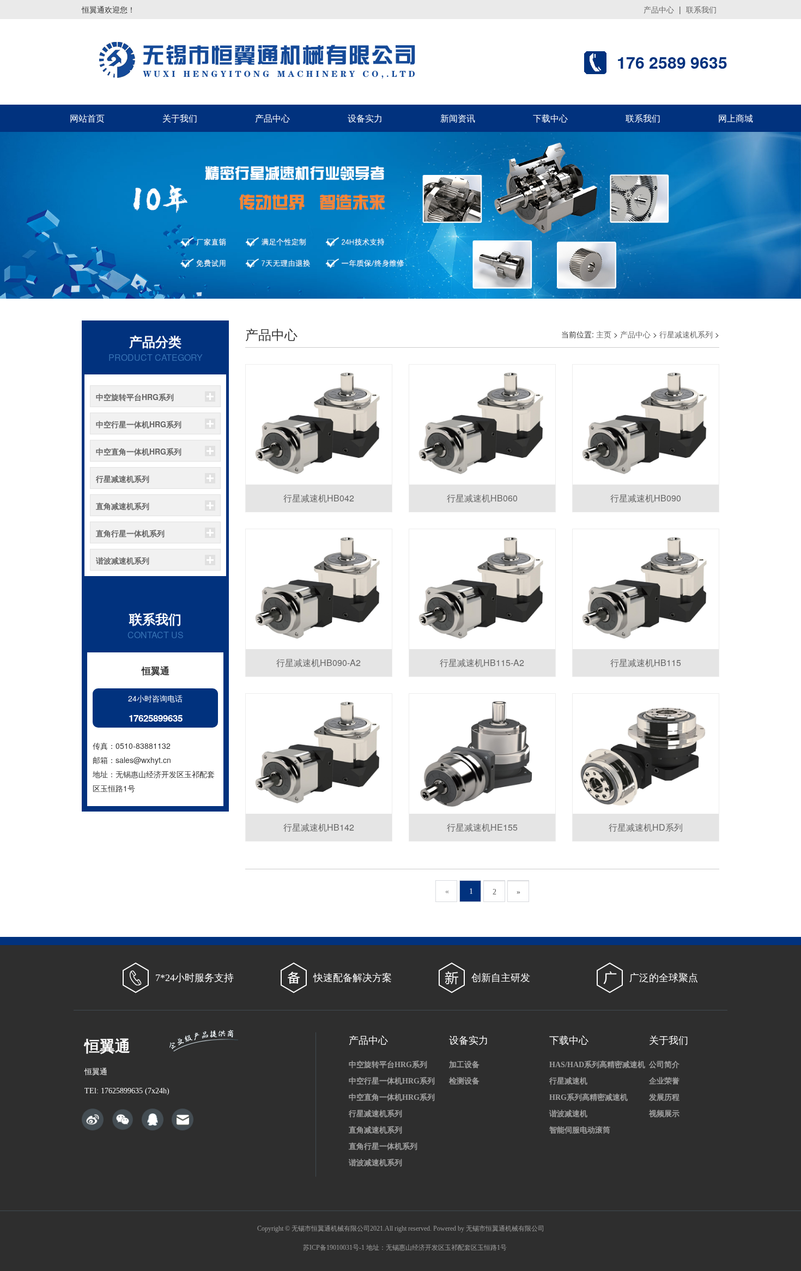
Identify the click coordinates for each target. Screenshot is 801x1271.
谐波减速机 (568, 1114)
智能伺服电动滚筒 (579, 1130)
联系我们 (701, 9)
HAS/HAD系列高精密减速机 (597, 1065)
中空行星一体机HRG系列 (138, 424)
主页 (603, 334)
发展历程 (664, 1097)
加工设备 (464, 1065)
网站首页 (87, 118)
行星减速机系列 (122, 478)
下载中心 (550, 118)
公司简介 (664, 1065)
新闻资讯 (457, 118)
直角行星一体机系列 (130, 533)
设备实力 (365, 118)
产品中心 (659, 9)
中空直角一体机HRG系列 (138, 451)
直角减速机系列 (122, 505)
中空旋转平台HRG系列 (135, 396)
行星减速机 (568, 1081)
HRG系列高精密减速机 (588, 1097)
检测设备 (464, 1081)
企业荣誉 (664, 1081)
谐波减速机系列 (122, 560)
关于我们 (179, 118)
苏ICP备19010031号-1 (334, 1247)
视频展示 (664, 1114)
